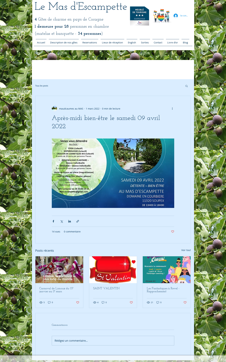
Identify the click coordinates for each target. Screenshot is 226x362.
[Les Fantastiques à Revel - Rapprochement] (167, 269)
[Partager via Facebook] (53, 221)
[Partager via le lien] (77, 221)
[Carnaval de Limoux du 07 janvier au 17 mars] (59, 269)
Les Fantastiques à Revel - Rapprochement (163, 290)
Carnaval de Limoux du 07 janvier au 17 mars (56, 290)
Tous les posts (41, 85)
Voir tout (186, 250)
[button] (186, 85)
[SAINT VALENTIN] (113, 269)
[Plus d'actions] (172, 109)
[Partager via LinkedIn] (69, 221)
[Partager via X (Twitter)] (61, 221)
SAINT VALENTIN (106, 288)
